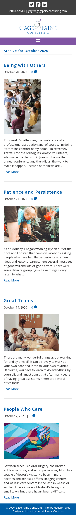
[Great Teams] (31, 332)
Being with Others (25, 65)
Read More (11, 172)
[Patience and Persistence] (31, 224)
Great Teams (18, 300)
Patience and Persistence (33, 192)
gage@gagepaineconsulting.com (47, 11)
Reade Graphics (54, 511)
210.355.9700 (17, 11)
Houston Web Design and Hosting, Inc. (41, 509)
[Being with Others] (22, 106)
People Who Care (23, 409)
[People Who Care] (31, 441)
